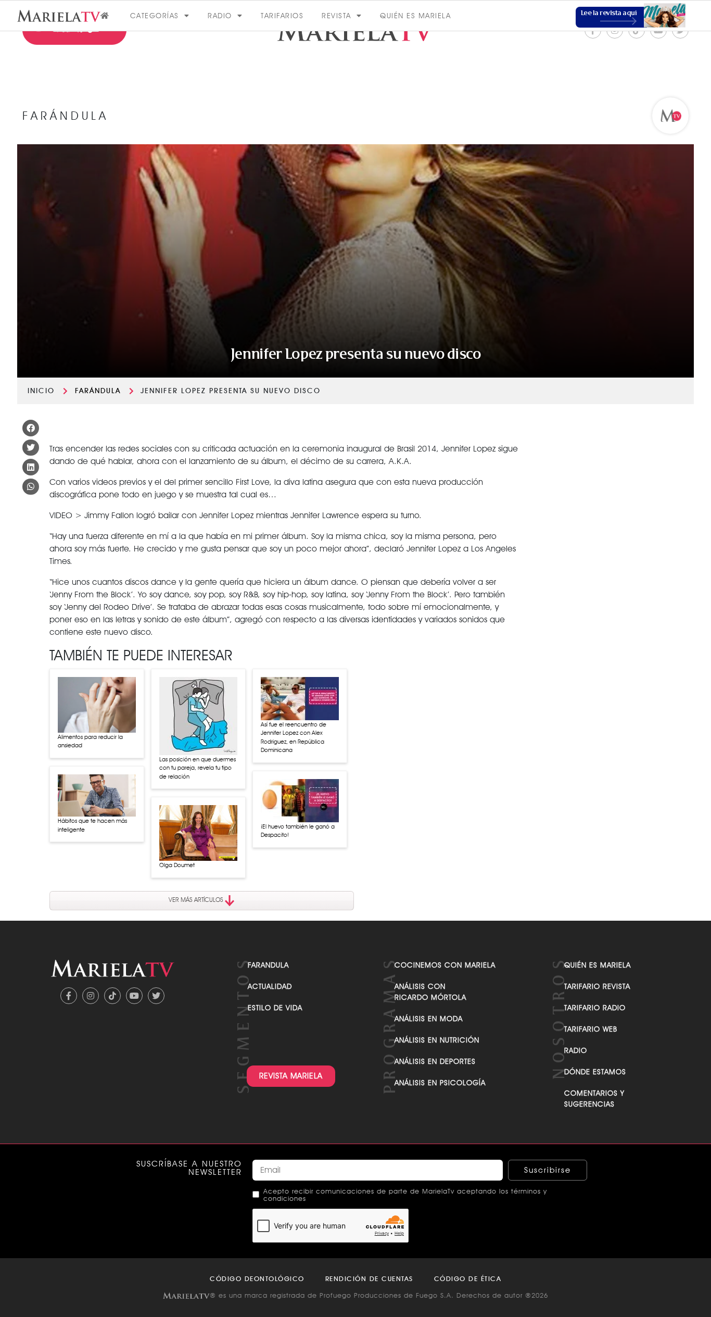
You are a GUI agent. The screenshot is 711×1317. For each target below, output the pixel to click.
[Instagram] (90, 995)
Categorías (154, 15)
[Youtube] (134, 995)
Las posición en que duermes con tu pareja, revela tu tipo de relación (197, 768)
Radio (220, 15)
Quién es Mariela (415, 15)
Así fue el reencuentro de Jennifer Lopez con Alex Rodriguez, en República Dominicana (293, 737)
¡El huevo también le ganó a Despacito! (298, 831)
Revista (336, 15)
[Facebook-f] (68, 995)
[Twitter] (156, 995)
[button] (30, 428)
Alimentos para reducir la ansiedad (90, 741)
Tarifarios (282, 15)
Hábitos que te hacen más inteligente (92, 825)
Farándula (98, 390)
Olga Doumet (177, 865)
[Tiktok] (112, 995)
